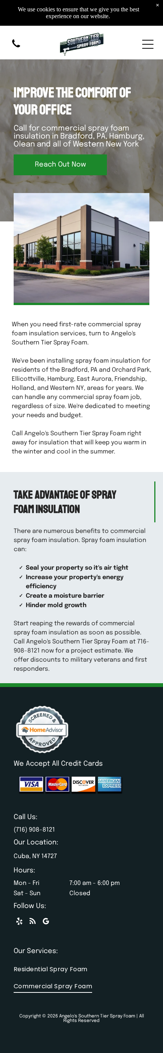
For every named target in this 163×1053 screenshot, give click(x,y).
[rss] (32, 922)
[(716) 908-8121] (16, 48)
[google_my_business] (46, 922)
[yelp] (19, 922)
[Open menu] (148, 44)
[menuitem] (81, 969)
